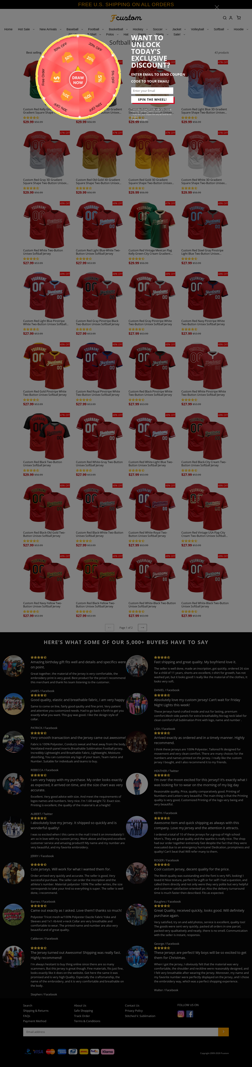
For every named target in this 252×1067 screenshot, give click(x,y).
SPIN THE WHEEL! (152, 99)
